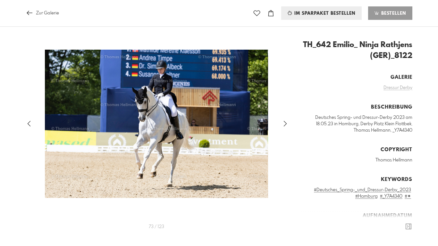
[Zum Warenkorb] (271, 13)
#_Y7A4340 (391, 196)
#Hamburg (366, 196)
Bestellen (393, 13)
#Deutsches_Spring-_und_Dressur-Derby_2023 (362, 190)
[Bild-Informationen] (408, 226)
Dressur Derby (397, 88)
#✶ (408, 196)
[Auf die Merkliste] (257, 13)
